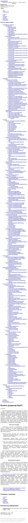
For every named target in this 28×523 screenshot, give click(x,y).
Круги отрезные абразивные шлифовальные (14, 260)
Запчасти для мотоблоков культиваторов (15, 177)
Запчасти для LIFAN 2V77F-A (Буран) (16, 146)
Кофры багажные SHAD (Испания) (16, 301)
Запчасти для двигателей (13, 149)
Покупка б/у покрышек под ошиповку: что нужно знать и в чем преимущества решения (14, 488)
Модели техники (12, 333)
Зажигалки (10, 370)
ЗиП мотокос (11, 130)
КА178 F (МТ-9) (14, 186)
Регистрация (6, 11)
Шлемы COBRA (12, 355)
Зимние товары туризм (11, 327)
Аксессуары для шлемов (13, 290)
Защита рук (10, 296)
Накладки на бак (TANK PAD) (15, 309)
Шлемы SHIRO (11, 358)
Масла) (12, 118)
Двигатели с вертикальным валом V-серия (17, 88)
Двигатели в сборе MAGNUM (15, 112)
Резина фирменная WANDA (14, 252)
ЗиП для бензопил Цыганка (14, 123)
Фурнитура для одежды (13, 351)
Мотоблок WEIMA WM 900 (14, 193)
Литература (10, 305)
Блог (4, 15)
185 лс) (12, 143)
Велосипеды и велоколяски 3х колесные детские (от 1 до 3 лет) (17, 46)
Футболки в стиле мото (13, 353)
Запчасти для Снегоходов (11, 214)
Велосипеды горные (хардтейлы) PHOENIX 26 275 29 (15, 76)
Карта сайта (5, 20)
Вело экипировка (12, 30)
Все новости (6, 401)
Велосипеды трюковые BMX (14, 77)
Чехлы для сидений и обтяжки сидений (17, 323)
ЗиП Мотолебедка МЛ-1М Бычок (15, 187)
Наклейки (10, 310)
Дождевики (10, 339)
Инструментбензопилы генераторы (13, 262)
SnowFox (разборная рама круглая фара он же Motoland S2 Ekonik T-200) (17, 216)
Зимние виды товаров (13, 328)
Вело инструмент (12, 28)
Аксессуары (11, 122)
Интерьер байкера (12, 373)
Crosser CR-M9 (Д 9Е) (13, 178)
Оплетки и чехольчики (13, 312)
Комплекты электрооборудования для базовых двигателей (16, 108)
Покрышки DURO (12, 251)
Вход (4, 10)
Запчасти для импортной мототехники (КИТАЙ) (16, 147)
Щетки (9, 324)
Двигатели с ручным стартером (15, 96)
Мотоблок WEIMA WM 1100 (14, 192)
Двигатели (5, 78)
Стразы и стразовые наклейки (15, 317)
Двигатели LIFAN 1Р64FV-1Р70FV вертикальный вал (16, 145)
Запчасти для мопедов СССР (12, 174)
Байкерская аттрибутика (13, 335)
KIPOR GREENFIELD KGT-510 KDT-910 (17, 179)
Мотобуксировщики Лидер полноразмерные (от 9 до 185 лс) (15, 275)
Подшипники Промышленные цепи (16, 245)
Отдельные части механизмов (15, 133)
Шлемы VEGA (11, 362)
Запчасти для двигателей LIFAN (13, 137)
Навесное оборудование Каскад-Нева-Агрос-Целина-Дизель (16, 199)
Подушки (10, 381)
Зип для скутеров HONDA (14, 232)
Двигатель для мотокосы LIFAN (15, 102)
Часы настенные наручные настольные (17, 383)
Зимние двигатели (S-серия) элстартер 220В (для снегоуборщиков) (16, 106)
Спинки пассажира (12, 316)
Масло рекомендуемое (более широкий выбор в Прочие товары (17, 117)
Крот (9, 190)
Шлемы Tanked (11, 360)
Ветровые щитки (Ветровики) (15, 292)
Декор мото (10, 294)
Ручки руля (10, 315)
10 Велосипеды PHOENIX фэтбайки (16, 64)
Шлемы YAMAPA (12, 363)
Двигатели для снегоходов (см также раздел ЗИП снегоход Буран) (16, 83)
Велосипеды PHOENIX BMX (14, 68)
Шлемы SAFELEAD (12, 357)
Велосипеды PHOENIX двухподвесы (16, 71)
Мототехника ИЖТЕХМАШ (9, 267)
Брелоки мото (11, 368)
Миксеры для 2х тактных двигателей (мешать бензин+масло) (16, 308)
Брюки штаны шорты (13, 337)
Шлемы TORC (11, 361)
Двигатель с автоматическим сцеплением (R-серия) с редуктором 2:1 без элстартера (17, 104)
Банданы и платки (12, 336)
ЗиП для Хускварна (12, 126)
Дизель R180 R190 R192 (13, 183)
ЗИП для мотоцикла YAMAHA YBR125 (17, 231)
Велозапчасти (9, 25)
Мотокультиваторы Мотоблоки (15, 388)
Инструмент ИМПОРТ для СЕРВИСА (16, 258)
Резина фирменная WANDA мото (15, 253)
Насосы (10, 244)
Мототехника (9, 389)
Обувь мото (10, 346)
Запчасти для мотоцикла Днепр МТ (16, 204)
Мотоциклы (11, 392)
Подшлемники (11, 349)
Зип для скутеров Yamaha (14, 234)
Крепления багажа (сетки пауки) (15, 302)
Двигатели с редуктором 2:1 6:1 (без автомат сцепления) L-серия (16, 90)
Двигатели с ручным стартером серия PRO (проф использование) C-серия (17, 98)
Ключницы (10, 377)
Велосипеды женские (13, 44)
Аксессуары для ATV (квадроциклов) (16, 288)
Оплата (4, 17)
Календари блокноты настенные (15, 374)
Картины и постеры (12, 376)
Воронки (10, 293)
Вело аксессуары (12, 27)
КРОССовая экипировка (13, 341)
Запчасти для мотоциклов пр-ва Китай (17, 152)
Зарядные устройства (13, 239)
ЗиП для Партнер (12, 125)
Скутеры (10, 394)
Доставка (5, 16)
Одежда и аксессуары (8, 283)
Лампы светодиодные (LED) (14, 240)
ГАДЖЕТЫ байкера (12, 369)
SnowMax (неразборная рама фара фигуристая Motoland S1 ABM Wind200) (17, 219)
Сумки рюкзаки (11, 350)
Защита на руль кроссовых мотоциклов (17, 295)
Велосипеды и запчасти (8, 24)
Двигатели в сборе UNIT (13, 113)
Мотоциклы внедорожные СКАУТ (13, 279)
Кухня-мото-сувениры (13, 378)
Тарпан (10, 201)
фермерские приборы (13, 261)
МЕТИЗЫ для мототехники (14, 306)
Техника (5, 384)
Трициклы (10, 397)
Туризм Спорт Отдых (13, 329)
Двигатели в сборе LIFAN (11, 79)
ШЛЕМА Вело (11, 35)
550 (12, 195)
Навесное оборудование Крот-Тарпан (16, 200)
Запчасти (5, 119)
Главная (5, 14)
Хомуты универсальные (13, 248)
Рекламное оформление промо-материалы (17, 382)
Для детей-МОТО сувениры (14, 331)
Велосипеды (8, 36)
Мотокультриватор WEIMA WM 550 (16, 197)
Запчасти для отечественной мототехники (15, 202)
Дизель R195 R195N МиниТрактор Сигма (17, 184)
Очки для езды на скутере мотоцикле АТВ (17, 347)
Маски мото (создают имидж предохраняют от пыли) (14, 344)
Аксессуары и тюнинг (11, 285)
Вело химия (11, 29)
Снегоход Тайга (11, 227)
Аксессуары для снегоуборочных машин (17, 213)
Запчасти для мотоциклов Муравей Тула (17, 210)
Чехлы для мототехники (13, 322)
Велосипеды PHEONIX (11, 61)
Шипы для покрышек (13, 254)
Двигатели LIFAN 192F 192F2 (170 (16, 141)
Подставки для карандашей (14, 380)
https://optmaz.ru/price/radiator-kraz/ (8, 475)
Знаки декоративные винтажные (15, 371)
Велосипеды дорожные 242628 (15, 43)
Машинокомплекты (12, 390)
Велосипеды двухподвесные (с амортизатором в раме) (15, 42)
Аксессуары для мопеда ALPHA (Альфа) (17, 289)
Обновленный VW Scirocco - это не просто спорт (14, 490)
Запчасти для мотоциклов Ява (15, 211)
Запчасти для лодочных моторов (13, 170)
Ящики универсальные (13, 326)
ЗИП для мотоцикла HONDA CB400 (16, 229)
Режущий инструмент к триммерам (16, 134)
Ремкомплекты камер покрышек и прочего (17, 34)
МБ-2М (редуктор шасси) (14, 191)
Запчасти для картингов (13, 164)
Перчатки (10, 348)
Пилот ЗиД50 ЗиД (12, 176)
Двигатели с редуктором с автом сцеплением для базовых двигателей (16, 92)
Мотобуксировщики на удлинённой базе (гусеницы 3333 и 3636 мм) (17, 277)
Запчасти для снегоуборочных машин (14, 212)
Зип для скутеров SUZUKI (14, 233)
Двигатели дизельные (13, 81)
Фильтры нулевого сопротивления (16, 246)
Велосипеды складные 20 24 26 (15, 59)
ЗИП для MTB (11, 32)
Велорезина (11, 31)
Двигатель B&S (11, 181)
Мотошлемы (8, 354)
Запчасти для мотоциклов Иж (15, 206)
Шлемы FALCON (12, 356)
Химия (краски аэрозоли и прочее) (16, 247)
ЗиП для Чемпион (12, 127)
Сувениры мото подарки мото (12, 364)
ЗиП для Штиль (11, 129)
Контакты (5, 18)
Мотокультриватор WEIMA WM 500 (16, 194)
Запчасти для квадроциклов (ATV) (16, 150)
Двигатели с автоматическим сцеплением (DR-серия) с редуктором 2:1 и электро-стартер (17, 85)
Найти (2, 8)
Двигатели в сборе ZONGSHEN (15, 115)
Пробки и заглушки (12, 314)
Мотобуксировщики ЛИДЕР (12, 268)
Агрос (9, 180)
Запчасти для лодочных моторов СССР (17, 171)
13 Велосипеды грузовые (14, 37)
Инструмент (6, 255)
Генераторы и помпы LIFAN (14, 266)
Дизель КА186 (11, 185)
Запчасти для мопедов (13, 151)
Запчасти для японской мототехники (14, 228)
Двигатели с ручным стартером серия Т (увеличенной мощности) (17, 100)
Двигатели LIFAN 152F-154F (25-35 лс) (17, 138)
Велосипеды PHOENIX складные (15, 73)
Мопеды (10, 391)
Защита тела (11, 340)
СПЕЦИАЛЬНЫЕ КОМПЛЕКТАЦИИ (17, 282)
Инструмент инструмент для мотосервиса (15, 256)
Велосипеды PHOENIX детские (15, 72)
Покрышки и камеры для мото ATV (14, 249)
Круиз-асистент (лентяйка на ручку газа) (17, 303)
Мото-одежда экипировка (11, 334)
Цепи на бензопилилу (13, 136)
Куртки (10, 342)
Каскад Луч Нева (12, 188)
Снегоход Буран (11, 225)
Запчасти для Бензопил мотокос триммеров (15, 120)
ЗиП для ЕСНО (11, 124)
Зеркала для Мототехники (14, 297)
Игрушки (8, 330)
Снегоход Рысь (11, 226)
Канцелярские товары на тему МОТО (16, 375)
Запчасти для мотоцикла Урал (15, 205)
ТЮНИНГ (10, 321)
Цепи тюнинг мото (12, 158)
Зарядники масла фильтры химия (13, 238)
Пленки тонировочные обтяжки (15, 313)
